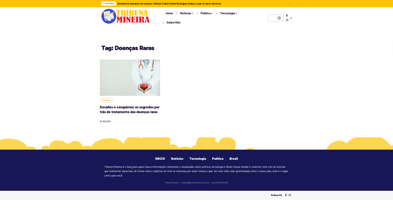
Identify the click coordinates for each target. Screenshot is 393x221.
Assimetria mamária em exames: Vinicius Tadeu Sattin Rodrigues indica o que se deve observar (169, 3)
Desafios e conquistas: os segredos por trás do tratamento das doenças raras (130, 109)
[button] (289, 4)
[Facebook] (286, 16)
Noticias (106, 100)
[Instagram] (287, 20)
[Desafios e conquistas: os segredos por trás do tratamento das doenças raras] (130, 78)
